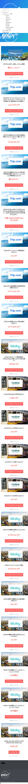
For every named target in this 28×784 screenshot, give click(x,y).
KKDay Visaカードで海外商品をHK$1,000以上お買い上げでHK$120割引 (14, 358)
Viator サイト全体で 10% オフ (14, 462)
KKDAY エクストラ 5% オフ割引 (14, 565)
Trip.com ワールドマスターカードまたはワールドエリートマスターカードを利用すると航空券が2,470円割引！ (14, 99)
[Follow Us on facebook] (2, 763)
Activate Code (14, 752)
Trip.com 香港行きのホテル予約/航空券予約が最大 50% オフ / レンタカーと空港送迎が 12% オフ (14, 173)
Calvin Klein (8, 22)
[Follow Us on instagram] (4, 763)
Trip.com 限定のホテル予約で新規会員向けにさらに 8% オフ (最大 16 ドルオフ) (14, 136)
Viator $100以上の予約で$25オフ (14, 394)
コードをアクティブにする (14, 73)
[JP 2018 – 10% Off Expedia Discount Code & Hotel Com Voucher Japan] (11, 45)
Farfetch (8, 23)
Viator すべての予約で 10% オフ (14, 428)
